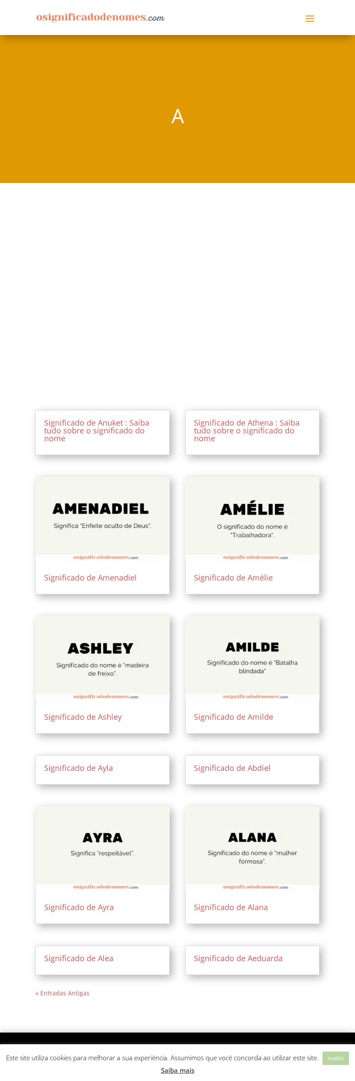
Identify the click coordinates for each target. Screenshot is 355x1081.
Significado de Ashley (83, 717)
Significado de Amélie (233, 577)
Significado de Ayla (78, 768)
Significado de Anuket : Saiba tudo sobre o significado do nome (96, 430)
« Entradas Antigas (63, 993)
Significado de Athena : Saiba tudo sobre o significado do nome (247, 430)
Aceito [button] (336, 1058)
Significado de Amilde (233, 717)
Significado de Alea (78, 958)
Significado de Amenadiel (90, 577)
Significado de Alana (231, 907)
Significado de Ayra (79, 907)
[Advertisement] (178, 278)
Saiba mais (177, 1070)
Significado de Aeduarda (238, 958)
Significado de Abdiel (232, 768)
